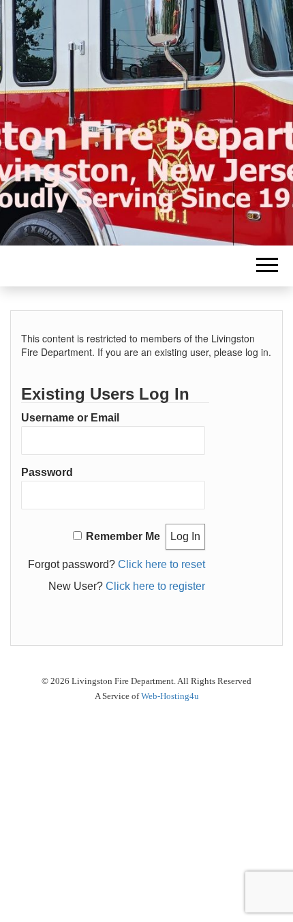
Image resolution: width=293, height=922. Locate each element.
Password (47, 472)
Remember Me (123, 536)
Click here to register (155, 586)
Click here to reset (161, 564)
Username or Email (70, 417)
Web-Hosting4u (170, 696)
